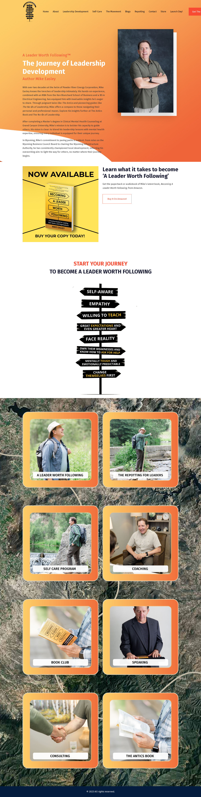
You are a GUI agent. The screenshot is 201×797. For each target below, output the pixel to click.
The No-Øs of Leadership (46, 114)
